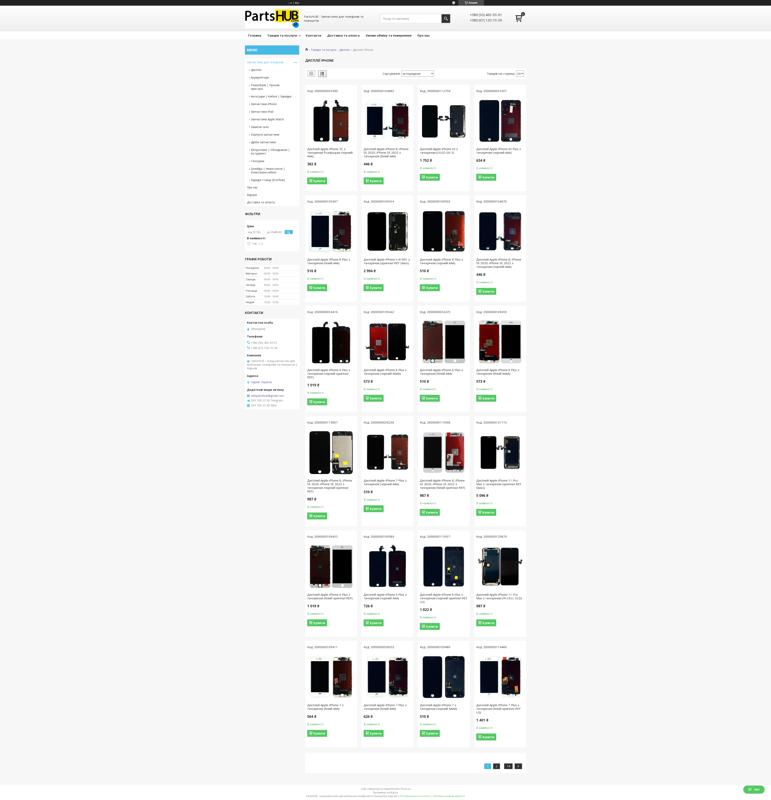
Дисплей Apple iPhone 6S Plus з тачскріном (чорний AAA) (498, 150)
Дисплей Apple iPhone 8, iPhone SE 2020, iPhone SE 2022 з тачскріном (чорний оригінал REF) (329, 486)
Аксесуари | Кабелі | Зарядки (271, 96)
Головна (254, 35)
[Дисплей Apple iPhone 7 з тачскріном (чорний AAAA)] (444, 677)
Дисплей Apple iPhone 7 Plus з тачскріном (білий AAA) (385, 706)
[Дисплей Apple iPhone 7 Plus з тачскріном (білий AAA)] (387, 677)
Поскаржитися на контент (415, 796)
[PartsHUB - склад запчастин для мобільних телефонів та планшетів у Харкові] (272, 18)
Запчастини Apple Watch (267, 119)
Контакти (313, 35)
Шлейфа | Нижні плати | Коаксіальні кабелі (268, 170)
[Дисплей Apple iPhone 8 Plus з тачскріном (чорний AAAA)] (387, 342)
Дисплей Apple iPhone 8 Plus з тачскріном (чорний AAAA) (385, 371)
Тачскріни (257, 161)
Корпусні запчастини (265, 134)
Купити (319, 181)
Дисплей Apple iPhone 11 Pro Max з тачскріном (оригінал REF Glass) (498, 484)
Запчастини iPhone (264, 104)
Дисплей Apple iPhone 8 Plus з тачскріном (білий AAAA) (497, 371)
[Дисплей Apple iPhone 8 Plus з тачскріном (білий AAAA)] (500, 342)
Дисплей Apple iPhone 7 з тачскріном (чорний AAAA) (438, 706)
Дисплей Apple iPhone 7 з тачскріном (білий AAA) (325, 706)
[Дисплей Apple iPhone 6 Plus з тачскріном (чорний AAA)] (387, 566)
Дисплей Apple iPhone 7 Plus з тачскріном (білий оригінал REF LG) (498, 708)
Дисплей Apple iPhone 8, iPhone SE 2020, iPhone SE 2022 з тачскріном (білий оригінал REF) (442, 484)
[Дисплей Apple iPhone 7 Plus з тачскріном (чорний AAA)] (387, 452)
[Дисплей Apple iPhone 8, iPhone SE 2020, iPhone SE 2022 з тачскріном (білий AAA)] (387, 121)
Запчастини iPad (262, 112)
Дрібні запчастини (263, 142)
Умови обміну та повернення (388, 35)
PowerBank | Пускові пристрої (265, 87)
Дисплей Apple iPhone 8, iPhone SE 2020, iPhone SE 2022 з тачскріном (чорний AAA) (498, 263)
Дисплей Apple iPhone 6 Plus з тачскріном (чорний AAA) (385, 596)
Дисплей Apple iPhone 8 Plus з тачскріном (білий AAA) (328, 261)
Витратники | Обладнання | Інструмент (270, 151)
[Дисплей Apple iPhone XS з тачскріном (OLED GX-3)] (444, 121)
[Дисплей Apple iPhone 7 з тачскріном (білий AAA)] (331, 677)
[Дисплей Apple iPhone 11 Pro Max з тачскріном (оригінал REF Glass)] (500, 452)
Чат (757, 789)
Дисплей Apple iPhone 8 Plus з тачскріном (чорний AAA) (441, 261)
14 (508, 766)
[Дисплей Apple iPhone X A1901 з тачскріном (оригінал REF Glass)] (387, 231)
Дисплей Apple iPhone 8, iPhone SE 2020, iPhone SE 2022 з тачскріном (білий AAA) (386, 152)
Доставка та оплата (343, 35)
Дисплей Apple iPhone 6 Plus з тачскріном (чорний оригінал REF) (328, 373)
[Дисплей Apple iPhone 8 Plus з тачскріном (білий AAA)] (331, 231)
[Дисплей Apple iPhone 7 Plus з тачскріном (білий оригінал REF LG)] (500, 677)
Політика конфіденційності (449, 796)
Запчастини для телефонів (265, 62)
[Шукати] (446, 18)
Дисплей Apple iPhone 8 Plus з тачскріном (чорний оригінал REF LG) (443, 598)
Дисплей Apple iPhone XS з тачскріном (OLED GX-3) (439, 150)
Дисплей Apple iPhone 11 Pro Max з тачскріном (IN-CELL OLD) (499, 596)
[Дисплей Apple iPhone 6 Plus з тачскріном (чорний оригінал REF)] (331, 342)
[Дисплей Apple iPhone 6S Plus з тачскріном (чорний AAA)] (500, 121)
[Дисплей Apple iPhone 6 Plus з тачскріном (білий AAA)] (444, 342)
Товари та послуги (282, 35)
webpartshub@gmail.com (267, 396)
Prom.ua (405, 789)
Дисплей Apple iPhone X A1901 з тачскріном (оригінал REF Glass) (387, 261)
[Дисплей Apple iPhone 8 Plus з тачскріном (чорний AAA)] (444, 231)
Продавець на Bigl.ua (385, 792)
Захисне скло (260, 127)
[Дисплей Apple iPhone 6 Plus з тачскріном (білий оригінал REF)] (331, 566)
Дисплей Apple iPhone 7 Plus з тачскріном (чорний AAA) (385, 482)
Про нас (423, 35)
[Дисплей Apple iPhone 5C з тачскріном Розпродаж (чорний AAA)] (331, 121)
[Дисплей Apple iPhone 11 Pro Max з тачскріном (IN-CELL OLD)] (500, 566)
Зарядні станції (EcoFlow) (268, 180)
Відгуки (252, 195)
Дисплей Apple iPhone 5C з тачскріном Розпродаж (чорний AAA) (330, 152)
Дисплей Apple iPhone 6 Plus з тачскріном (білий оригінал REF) (330, 596)
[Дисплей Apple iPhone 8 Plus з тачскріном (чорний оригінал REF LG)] (444, 566)
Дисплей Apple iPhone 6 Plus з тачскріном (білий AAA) (441, 371)
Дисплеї (344, 50)
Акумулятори (260, 77)
